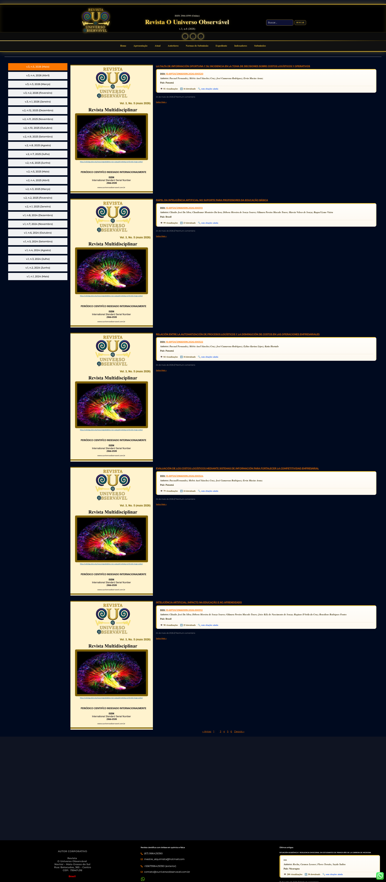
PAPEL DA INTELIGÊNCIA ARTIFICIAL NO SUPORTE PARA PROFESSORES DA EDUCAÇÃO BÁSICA (212, 200)
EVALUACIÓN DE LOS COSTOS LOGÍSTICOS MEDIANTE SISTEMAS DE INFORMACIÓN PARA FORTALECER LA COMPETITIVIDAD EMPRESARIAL (237, 468)
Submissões (260, 45)
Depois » (239, 731)
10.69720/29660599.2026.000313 (184, 207)
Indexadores (240, 45)
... (185, 36)
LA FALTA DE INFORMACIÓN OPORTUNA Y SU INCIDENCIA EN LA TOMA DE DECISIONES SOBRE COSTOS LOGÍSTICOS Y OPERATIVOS (233, 66)
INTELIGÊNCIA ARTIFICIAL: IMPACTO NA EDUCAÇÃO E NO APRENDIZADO (199, 602)
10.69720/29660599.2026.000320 (184, 73)
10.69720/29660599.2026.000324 (184, 476)
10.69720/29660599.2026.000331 (299, 860)
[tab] (37, 66)
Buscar (300, 22)
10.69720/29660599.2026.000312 (184, 610)
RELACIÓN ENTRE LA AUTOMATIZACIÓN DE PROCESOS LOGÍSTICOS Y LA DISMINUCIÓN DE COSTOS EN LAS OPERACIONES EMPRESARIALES (238, 334)
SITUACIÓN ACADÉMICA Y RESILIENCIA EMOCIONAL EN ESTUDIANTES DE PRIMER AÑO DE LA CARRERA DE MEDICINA (325, 853)
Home (123, 45)
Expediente (221, 45)
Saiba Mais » (161, 102)
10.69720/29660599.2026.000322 (184, 341)
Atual (157, 45)
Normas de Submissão (197, 45)
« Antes (206, 731)
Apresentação (140, 45)
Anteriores (173, 45)
